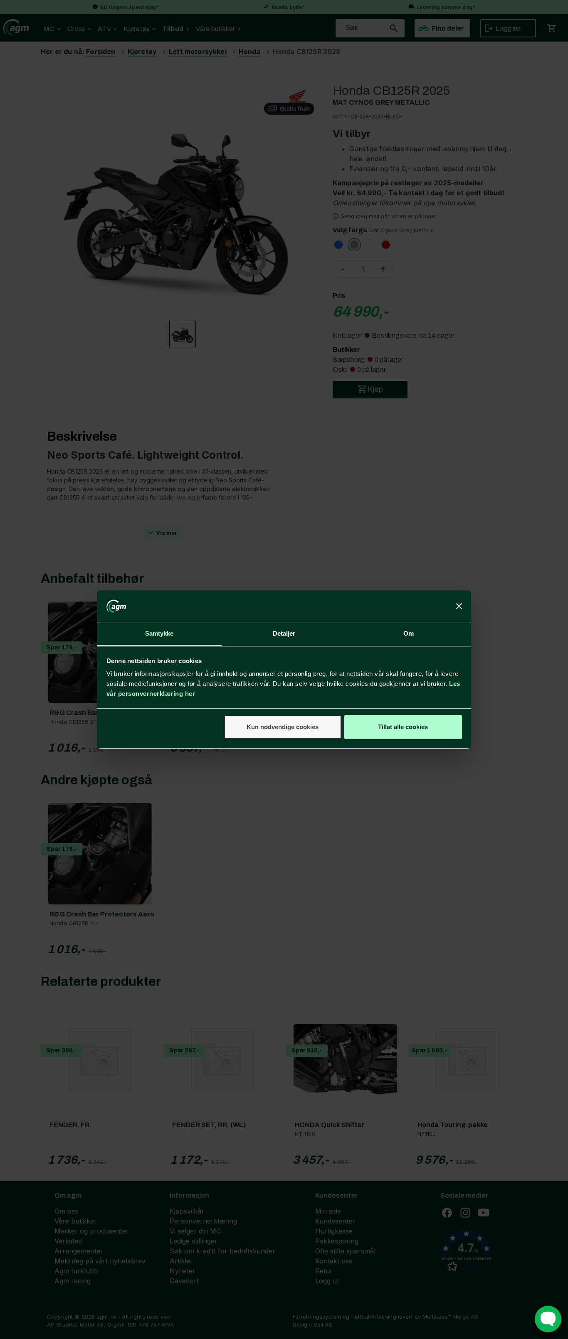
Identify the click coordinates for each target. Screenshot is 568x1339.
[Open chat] (548, 1319)
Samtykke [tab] (159, 633)
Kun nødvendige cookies (283, 726)
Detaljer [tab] (284, 633)
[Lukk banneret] (459, 606)
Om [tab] (408, 633)
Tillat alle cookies (403, 726)
